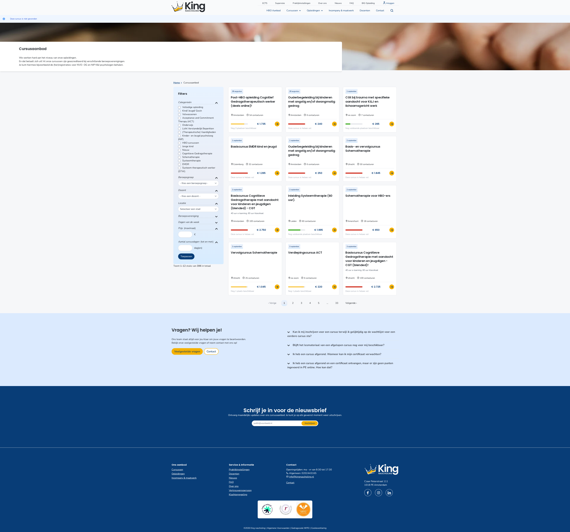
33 (336, 303)
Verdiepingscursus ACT (305, 252)
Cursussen (292, 10)
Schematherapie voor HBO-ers (367, 196)
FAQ (352, 3)
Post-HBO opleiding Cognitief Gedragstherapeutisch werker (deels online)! (253, 101)
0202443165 (309, 473)
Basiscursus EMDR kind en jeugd (254, 146)
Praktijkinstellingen (301, 3)
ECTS (264, 3)
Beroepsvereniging (188, 216)
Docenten (365, 10)
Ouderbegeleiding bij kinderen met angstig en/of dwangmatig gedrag (311, 101)
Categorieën (184, 102)
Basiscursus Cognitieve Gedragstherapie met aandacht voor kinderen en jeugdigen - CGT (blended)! (369, 258)
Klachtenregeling (238, 494)
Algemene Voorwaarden (278, 528)
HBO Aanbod (273, 10)
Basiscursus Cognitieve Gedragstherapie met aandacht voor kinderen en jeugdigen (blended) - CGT (254, 202)
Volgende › (351, 303)
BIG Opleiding (368, 3)
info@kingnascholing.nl (301, 476)
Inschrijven (310, 423)
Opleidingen (313, 10)
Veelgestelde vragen (187, 351)
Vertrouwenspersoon (240, 490)
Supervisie (280, 3)
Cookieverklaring (318, 528)
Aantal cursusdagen (188, 241)
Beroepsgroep (185, 177)
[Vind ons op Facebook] (367, 492)
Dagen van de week (188, 222)
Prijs (180, 228)
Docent (182, 190)
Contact (380, 10)
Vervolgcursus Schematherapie (254, 252)
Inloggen (390, 3)
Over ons (322, 3)
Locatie (182, 203)
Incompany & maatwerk (341, 10)
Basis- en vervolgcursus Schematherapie (362, 148)
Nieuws (338, 3)
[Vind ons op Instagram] (378, 492)
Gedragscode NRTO (300, 528)
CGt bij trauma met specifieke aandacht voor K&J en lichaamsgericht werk (367, 101)
